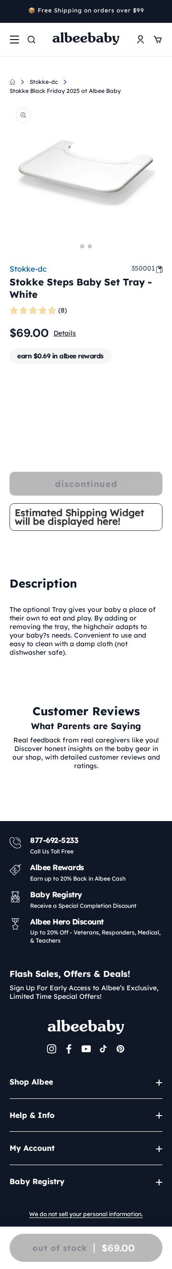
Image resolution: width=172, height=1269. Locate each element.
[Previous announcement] (12, 11)
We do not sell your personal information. (86, 1214)
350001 (143, 268)
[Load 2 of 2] (90, 246)
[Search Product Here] (31, 39)
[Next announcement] (159, 11)
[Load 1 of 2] (82, 246)
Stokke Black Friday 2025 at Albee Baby (65, 90)
